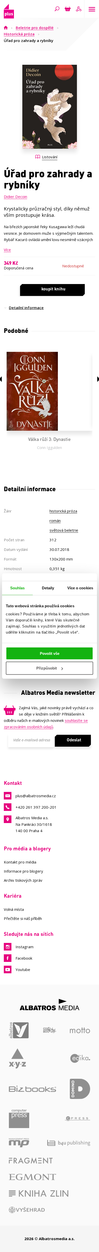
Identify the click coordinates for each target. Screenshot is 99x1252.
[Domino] (80, 1089)
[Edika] (80, 1058)
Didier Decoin (15, 196)
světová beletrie (64, 530)
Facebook (23, 958)
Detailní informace (26, 307)
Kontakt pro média (20, 862)
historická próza (63, 510)
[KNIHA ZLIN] (38, 1193)
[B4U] (68, 1142)
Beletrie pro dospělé (35, 27)
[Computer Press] (19, 1118)
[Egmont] (32, 1177)
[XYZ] (17, 1058)
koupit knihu (53, 288)
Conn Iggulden (49, 447)
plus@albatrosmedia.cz (35, 795)
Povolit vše (49, 653)
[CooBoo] (49, 1030)
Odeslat (74, 739)
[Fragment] (31, 1160)
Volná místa (14, 909)
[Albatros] (19, 1030)
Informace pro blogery (23, 871)
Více (7, 249)
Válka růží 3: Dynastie (49, 439)
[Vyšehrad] (27, 1210)
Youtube (22, 969)
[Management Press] (19, 1142)
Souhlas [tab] (17, 588)
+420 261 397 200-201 (36, 807)
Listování (49, 156)
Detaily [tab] (48, 588)
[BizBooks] (32, 1089)
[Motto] (80, 1030)
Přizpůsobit (46, 668)
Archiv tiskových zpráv (23, 880)
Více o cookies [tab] (80, 588)
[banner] (9, 17)
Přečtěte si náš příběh (23, 918)
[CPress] (77, 1118)
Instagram (24, 946)
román (55, 520)
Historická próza (19, 33)
